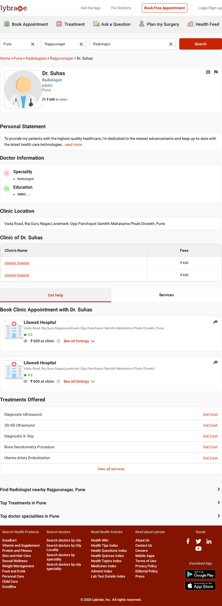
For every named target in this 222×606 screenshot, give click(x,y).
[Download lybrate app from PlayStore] (200, 578)
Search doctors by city (64, 540)
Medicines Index (103, 566)
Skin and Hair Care (16, 556)
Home (5, 58)
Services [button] (166, 295)
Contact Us (143, 545)
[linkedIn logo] (209, 543)
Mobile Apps (145, 556)
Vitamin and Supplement (21, 545)
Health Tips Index (104, 545)
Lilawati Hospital (17, 263)
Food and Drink (13, 571)
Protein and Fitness (17, 551)
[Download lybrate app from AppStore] (200, 589)
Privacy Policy (146, 566)
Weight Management (18, 566)
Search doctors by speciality (61, 557)
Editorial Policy (146, 571)
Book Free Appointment (164, 8)
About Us (142, 540)
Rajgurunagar (61, 58)
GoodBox (9, 587)
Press (140, 576)
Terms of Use (145, 561)
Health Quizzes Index (107, 556)
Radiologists (36, 58)
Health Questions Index (109, 551)
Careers (141, 551)
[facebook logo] (188, 543)
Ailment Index (101, 571)
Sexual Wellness (15, 561)
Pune (18, 58)
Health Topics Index (106, 561)
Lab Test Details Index (108, 576)
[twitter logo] (198, 543)
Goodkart (9, 540)
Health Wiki (99, 540)
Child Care (10, 581)
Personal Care (13, 576)
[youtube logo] (198, 551)
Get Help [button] (55, 295)
